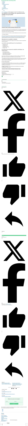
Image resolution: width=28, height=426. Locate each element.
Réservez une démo (5, 8)
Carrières (2, 417)
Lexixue (5, 5)
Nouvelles (5, 11)
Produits (3, 2)
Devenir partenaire (4, 415)
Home (2, 11)
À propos (2, 413)
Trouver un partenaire (4, 416)
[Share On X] (14, 100)
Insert (8, 423)
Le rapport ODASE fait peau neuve (6, 391)
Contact (2, 419)
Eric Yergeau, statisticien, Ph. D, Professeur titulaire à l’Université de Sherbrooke (13, 36)
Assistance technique (4, 418)
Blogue (3, 3)
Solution (3, 1)
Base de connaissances (5, 4)
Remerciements (3, 420)
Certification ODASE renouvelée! (6, 396)
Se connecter (4, 7)
